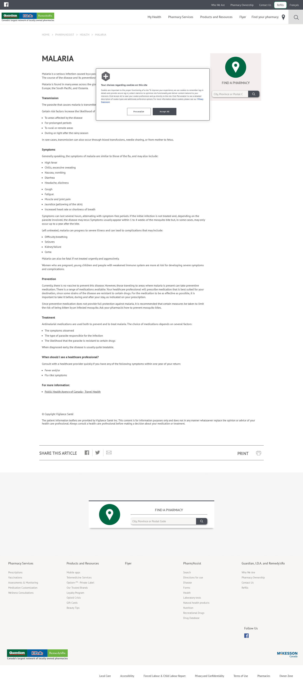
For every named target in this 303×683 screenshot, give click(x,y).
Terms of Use (241, 676)
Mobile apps (73, 572)
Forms (186, 587)
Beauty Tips (73, 607)
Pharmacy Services (20, 563)
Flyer (128, 563)
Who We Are (218, 5)
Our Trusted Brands (77, 587)
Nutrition (188, 607)
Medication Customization (22, 587)
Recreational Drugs (193, 613)
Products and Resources (83, 563)
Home (46, 34)
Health (84, 34)
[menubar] (6, 4)
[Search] (253, 94)
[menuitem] (6, 4)
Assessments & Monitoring (23, 582)
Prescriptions (15, 572)
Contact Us (265, 5)
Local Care (105, 676)
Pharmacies (263, 676)
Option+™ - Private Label (80, 582)
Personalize (138, 111)
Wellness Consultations (20, 592)
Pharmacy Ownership (242, 5)
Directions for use (193, 577)
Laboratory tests (192, 597)
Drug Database (191, 618)
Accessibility (127, 676)
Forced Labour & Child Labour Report (165, 676)
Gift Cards (72, 602)
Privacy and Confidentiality (209, 676)
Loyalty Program (75, 592)
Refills (280, 5)
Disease (187, 582)
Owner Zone (286, 676)
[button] (87, 453)
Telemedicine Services (79, 577)
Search (187, 572)
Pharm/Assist (64, 34)
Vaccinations (15, 577)
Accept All (164, 111)
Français (294, 5)
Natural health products (196, 602)
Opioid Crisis (74, 597)
